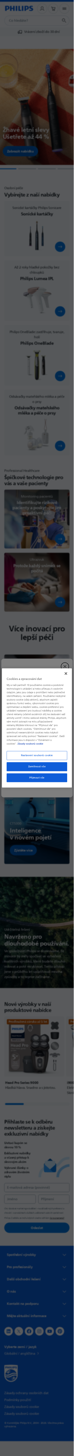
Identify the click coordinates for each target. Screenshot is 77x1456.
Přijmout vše (36, 778)
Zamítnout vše (37, 767)
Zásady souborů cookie (30, 744)
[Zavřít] (66, 673)
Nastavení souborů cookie (37, 755)
